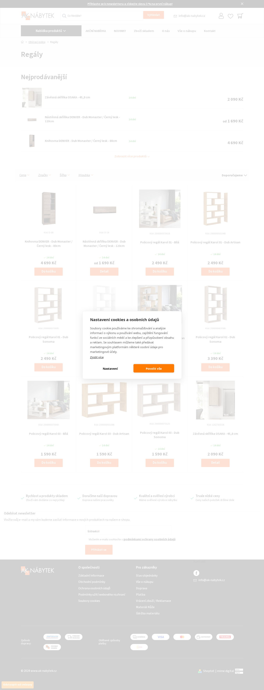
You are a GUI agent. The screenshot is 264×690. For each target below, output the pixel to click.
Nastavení (110, 368)
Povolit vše (154, 368)
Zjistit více (97, 357)
